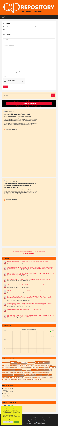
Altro (4, 390)
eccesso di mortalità (15, 365)
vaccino (39, 379)
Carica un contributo (30, 103)
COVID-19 (42, 362)
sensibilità (45, 375)
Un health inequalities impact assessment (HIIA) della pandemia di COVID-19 (24, 290)
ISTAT (31, 367)
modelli (52, 367)
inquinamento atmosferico (23, 367)
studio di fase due (17, 379)
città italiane (22, 362)
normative (4, 372)
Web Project (32, 422)
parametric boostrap (28, 372)
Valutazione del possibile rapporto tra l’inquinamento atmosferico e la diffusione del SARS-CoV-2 (29, 279)
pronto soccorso (7, 375)
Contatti (24, 420)
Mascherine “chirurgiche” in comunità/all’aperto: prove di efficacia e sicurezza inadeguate (27, 261)
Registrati (29, 420)
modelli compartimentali (8, 370)
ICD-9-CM (49, 365)
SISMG (5, 377)
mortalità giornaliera (41, 370)
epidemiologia (30, 365)
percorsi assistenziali (44, 372)
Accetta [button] (16, 421)
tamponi (24, 379)
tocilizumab (30, 379)
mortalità (18, 370)
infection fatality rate (6, 367)
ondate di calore (12, 372)
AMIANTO (5, 393)
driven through (5, 365)
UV (34, 379)
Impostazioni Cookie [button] (8, 421)
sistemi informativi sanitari (40, 377)
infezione (14, 367)
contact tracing (31, 362)
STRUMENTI (6, 397)
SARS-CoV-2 (30, 375)
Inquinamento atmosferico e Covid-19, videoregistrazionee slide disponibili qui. (29, 252)
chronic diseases (6, 362)
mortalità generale (27, 370)
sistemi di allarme (29, 377)
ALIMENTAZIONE (7, 388)
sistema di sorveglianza (16, 377)
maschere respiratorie (44, 367)
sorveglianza (50, 377)
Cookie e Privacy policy (39, 420)
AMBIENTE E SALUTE (8, 391)
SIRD (50, 375)
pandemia (20, 372)
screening (39, 375)
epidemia (23, 365)
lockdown (36, 367)
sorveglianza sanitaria (7, 379)
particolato (37, 372)
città (13, 362)
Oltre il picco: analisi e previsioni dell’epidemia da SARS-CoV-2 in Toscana (24, 309)
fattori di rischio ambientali (40, 365)
